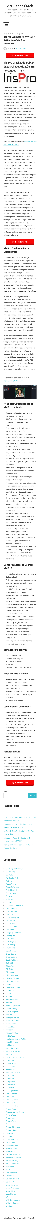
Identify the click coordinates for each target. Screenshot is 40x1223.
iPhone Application (13, 1005)
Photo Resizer (11, 1102)
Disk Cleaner (10, 938)
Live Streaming (11, 1008)
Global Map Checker (13, 987)
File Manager (11, 972)
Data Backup (10, 920)
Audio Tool (10, 899)
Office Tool (10, 1060)
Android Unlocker (12, 890)
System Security (12, 1160)
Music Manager (11, 1054)
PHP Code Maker (12, 1106)
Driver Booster (11, 954)
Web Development (13, 1200)
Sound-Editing (11, 1151)
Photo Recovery (12, 1099)
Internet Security (12, 999)
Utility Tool (10, 1182)
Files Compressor (12, 981)
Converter (9, 914)
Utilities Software (12, 1178)
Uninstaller (10, 1175)
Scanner (9, 1136)
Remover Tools (11, 1130)
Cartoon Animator (12, 908)
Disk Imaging (10, 941)
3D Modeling (10, 875)
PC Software (10, 1084)
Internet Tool (10, 1002)
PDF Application (12, 1090)
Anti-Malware (11, 893)
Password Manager (13, 1072)
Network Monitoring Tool (15, 1057)
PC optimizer (10, 1081)
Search (6, 791)
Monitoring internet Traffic (16, 1039)
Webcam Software (13, 1203)
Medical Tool (10, 1027)
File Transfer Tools (12, 978)
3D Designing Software (14, 869)
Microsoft (9, 1029)
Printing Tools (11, 1115)
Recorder (9, 1124)
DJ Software (10, 947)
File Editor (9, 969)
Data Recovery (11, 926)
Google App (10, 990)
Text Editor (10, 1166)
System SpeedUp (12, 1163)
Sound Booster (11, 1148)
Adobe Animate (11, 884)
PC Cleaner (10, 1078)
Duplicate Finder (12, 960)
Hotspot (9, 996)
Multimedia (10, 1045)
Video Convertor (12, 1185)
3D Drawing (10, 871)
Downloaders (11, 951)
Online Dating (11, 1063)
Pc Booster (10, 1075)
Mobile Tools (10, 1036)
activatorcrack (21, 48)
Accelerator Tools (12, 878)
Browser (9, 902)
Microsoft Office (12, 1033)
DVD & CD (9, 963)
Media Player (11, 1023)
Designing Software (13, 932)
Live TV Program (12, 1011)
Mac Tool (9, 1014)
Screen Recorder (12, 1139)
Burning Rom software (14, 905)
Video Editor (10, 1191)
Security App (10, 1142)
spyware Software (13, 1154)
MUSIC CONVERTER (13, 1051)
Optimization (10, 1066)
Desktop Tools (11, 935)
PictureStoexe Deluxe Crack (13, 381)
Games (8, 984)
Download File (21, 55)
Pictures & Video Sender (15, 1112)
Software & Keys (12, 1145)
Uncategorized (11, 1172)
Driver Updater (11, 957)
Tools (8, 1169)
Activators (9, 881)
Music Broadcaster (13, 1048)
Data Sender (10, 929)
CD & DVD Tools (12, 911)
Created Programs (12, 917)
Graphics (9, 993)
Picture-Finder (11, 1109)
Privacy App (10, 1118)
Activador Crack (20, 5)
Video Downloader (13, 1188)
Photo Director (11, 1093)
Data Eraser (10, 923)
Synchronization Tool (13, 1157)
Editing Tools (19, 34)
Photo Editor (10, 1096)
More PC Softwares (13, 1042)
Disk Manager (11, 944)
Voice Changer (11, 1194)
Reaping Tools (11, 1121)
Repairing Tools (11, 1133)
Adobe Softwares (12, 887)
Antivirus (9, 896)
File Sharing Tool (12, 975)
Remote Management (14, 1127)
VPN (7, 1197)
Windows (9, 1206)
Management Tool (12, 1017)
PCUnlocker (10, 1087)
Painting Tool (10, 1069)
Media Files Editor (12, 1020)
